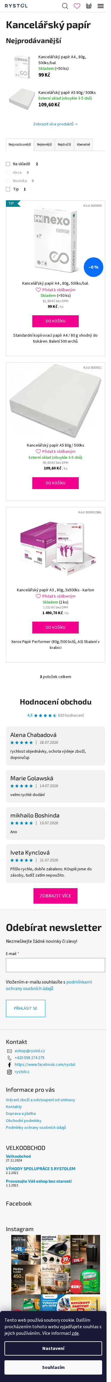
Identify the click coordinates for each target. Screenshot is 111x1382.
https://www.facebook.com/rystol (45, 1065)
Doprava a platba (21, 1114)
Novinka (23, 181)
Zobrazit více (55, 896)
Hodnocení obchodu (55, 701)
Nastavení (53, 1348)
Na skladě (25, 164)
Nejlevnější (44, 144)
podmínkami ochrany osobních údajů (49, 985)
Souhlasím (53, 1367)
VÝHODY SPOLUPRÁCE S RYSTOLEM (40, 1168)
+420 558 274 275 (29, 1058)
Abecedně (83, 144)
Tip (19, 189)
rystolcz (22, 1072)
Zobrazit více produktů (53, 124)
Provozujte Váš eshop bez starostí (39, 1181)
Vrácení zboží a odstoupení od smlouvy (40, 1100)
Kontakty (14, 1107)
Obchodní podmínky (23, 1121)
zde (75, 1333)
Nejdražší (64, 144)
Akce (21, 173)
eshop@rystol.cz (30, 1051)
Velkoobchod (18, 1156)
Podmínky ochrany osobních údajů (36, 1128)
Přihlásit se (25, 1008)
